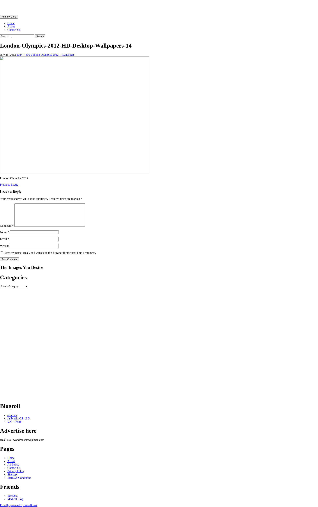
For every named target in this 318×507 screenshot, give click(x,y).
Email (4, 239)
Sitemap (12, 474)
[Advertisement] (110, 343)
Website (4, 245)
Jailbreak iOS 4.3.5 (18, 418)
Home (11, 23)
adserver (12, 415)
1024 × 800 (23, 54)
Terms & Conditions (19, 477)
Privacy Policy (15, 471)
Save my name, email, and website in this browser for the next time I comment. (50, 252)
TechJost (12, 495)
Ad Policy (13, 464)
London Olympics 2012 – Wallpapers (52, 54)
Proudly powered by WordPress (18, 505)
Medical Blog (15, 499)
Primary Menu (8, 16)
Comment (7, 225)
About (11, 26)
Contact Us (13, 29)
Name (4, 232)
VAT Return (14, 421)
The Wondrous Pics (24, 7)
